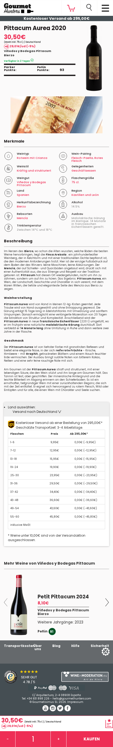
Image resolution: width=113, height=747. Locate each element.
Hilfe (75, 646)
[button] (37, 411)
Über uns (37, 647)
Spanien (23, 195)
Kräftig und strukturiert (34, 170)
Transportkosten (19, 646)
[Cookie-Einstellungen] (99, 651)
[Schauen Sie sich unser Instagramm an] (53, 710)
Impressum (75, 702)
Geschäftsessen (83, 170)
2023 (79, 622)
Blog (56, 646)
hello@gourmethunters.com (72, 699)
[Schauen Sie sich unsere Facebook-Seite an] (67, 710)
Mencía (22, 218)
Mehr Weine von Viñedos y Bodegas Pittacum (49, 563)
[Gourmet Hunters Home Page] (16, 6)
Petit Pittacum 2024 (63, 596)
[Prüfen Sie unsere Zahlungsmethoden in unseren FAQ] (56, 688)
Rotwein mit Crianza (32, 158)
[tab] (56, 409)
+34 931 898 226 (38, 699)
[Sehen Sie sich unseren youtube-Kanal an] (46, 710)
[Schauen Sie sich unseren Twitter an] (60, 710)
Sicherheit (100, 646)
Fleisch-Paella (82, 158)
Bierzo (9, 55)
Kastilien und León (85, 195)
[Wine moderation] (84, 677)
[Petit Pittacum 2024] (18, 604)
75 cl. (75, 182)
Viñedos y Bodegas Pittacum (27, 51)
